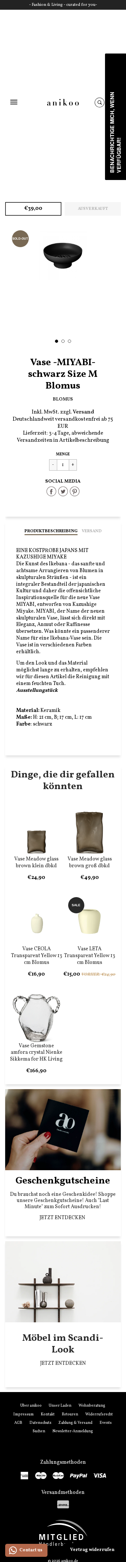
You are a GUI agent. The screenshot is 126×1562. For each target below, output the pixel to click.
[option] (63, 255)
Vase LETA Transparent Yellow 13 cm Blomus (89, 955)
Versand (91, 531)
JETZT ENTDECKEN (62, 1217)
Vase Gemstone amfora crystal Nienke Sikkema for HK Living (36, 1052)
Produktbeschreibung (51, 531)
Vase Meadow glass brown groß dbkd (90, 863)
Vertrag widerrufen (92, 1550)
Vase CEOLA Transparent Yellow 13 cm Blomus (36, 955)
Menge (63, 454)
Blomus (63, 399)
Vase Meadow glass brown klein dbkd (36, 863)
